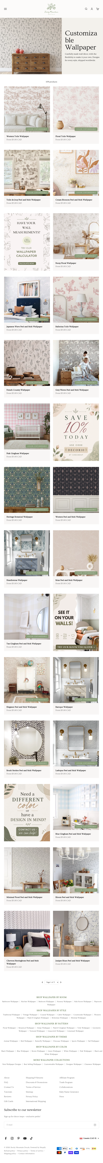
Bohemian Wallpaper (60, 1018)
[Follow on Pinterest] (18, 1138)
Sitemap (29, 1092)
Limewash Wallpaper (75, 1031)
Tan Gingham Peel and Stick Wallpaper (24, 644)
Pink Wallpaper (86, 1051)
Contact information (26, 1154)
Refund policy (9, 1151)
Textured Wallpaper (37, 1031)
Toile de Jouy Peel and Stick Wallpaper (24, 200)
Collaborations (66, 1087)
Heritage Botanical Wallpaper (20, 517)
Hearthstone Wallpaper (17, 580)
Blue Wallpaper (23, 1051)
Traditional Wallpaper (11, 1015)
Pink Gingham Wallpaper (18, 453)
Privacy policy (22, 1151)
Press (61, 1096)
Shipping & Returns (34, 1078)
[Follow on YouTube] (25, 1138)
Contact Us (9, 1087)
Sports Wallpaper (78, 1041)
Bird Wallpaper (26, 1041)
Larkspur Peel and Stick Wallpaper (71, 770)
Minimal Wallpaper (78, 1018)
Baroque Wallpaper (64, 707)
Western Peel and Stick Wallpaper (70, 517)
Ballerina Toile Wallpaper (67, 326)
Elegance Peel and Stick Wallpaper (22, 707)
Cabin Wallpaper (64, 1015)
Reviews (7, 1096)
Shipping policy (10, 1154)
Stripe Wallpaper (43, 1028)
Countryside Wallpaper (82, 1015)
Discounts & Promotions (36, 1082)
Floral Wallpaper (9, 1028)
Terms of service (37, 1151)
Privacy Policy (32, 1096)
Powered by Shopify (38, 1147)
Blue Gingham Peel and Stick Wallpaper (73, 834)
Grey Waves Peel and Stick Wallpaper (72, 390)
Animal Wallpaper (11, 1041)
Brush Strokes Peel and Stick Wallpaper (24, 770)
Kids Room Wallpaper (82, 1002)
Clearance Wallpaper (92, 1064)
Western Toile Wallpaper (18, 136)
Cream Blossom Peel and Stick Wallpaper (74, 200)
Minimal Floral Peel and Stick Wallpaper (24, 897)
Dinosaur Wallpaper (61, 1041)
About (6, 1078)
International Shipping (36, 1101)
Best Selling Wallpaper (32, 1064)
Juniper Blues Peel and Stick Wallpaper (73, 961)
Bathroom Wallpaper (10, 1002)
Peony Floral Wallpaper (66, 263)
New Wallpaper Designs (11, 1064)
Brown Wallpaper (38, 1051)
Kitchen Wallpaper (28, 1002)
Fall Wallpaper (93, 1041)
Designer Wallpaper (74, 1064)
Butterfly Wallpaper (42, 1041)
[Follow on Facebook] (5, 1138)
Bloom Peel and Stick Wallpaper (70, 897)
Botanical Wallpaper (26, 1028)
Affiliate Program (66, 1078)
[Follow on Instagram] (12, 1138)
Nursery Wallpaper (64, 1002)
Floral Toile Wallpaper (66, 136)
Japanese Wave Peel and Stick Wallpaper (24, 326)
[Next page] (60, 982)
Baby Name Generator (69, 1092)
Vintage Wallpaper (30, 1015)
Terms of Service (33, 1087)
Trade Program (65, 1082)
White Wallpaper (70, 1051)
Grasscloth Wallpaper (56, 1031)
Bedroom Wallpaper (46, 1002)
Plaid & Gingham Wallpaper (38, 1018)
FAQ (6, 1082)
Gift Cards (8, 1101)
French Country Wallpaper (18, 390)
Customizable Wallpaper (53, 1064)
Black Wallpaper (7, 1051)
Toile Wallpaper (83, 1028)
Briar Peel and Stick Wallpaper (69, 580)
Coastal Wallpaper (47, 1015)
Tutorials (8, 1092)
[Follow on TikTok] (31, 1138)
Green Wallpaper (54, 1051)
